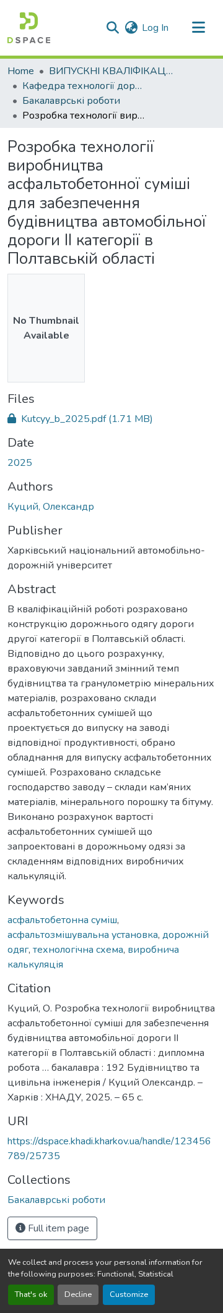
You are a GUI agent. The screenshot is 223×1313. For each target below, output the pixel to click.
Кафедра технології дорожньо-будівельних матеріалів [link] (84, 86)
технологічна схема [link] (78, 949)
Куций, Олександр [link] (50, 506)
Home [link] (20, 71)
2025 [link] (19, 463)
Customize (129, 1294)
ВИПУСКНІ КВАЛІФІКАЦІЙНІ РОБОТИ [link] (111, 71)
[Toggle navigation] (198, 28)
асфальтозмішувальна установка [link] (82, 935)
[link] (111, 419)
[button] (28, 27)
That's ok (31, 1294)
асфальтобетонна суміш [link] (62, 920)
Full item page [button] (57, 1228)
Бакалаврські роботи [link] (71, 101)
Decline (78, 1294)
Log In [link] (155, 28)
